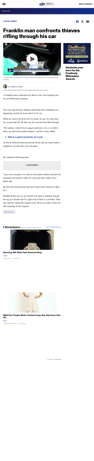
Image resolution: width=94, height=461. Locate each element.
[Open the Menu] (4, 4)
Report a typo (9, 212)
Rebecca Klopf (17, 87)
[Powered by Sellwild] (57, 359)
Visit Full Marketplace (53, 227)
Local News (10, 21)
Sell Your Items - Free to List (31, 227)
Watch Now (85, 4)
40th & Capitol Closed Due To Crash (25, 136)
